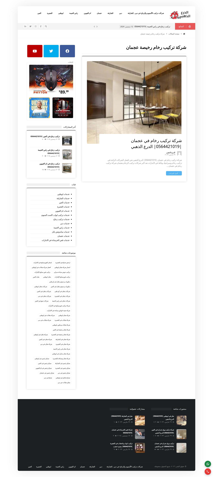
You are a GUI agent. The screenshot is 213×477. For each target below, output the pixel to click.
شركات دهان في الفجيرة (62, 296)
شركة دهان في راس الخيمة (61, 349)
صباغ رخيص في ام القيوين (44, 368)
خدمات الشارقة (63, 198)
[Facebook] (67, 51)
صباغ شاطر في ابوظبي (63, 378)
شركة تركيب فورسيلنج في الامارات (59, 306)
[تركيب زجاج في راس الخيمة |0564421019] (67, 154)
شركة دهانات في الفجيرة (62, 320)
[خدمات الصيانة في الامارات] (179, 14)
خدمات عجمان (63, 236)
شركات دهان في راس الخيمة (61, 301)
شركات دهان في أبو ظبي (62, 291)
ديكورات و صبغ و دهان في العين (60, 286)
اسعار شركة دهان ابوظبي (62, 267)
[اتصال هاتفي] (208, 471)
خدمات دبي (64, 223)
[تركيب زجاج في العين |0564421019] (67, 141)
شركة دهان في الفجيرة (63, 344)
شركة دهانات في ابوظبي (47, 315)
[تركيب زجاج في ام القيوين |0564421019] (67, 168)
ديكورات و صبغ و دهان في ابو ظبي (59, 282)
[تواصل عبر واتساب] (208, 464)
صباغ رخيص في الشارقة (62, 363)
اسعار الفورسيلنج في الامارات (42, 262)
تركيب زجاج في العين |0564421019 (45, 136)
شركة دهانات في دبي (44, 320)
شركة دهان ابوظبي (64, 315)
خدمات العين (64, 202)
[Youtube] (34, 51)
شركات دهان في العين (44, 291)
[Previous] (94, 26)
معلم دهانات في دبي (64, 382)
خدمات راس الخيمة (61, 227)
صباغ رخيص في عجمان (47, 373)
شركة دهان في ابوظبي (41, 334)
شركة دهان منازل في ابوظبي (61, 354)
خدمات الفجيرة (63, 206)
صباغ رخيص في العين (44, 363)
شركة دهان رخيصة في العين (61, 330)
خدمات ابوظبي (63, 194)
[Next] (97, 26)
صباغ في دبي (48, 378)
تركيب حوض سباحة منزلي (62, 272)
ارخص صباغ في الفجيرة (62, 262)
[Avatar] (179, 153)
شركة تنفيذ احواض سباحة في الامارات (58, 310)
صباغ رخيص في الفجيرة (62, 368)
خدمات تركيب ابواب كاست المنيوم (55, 215)
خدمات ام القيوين (62, 211)
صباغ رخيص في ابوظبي (42, 358)
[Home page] (184, 34)
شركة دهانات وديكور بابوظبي (61, 325)
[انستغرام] (35, 26)
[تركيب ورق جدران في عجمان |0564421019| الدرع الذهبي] (181, 448)
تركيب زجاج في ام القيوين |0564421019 (153, 26)
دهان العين (36, 277)
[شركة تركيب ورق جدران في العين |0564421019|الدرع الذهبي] (181, 434)
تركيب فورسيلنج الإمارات (62, 277)
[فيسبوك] (40, 26)
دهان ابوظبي (47, 277)
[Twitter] (51, 51)
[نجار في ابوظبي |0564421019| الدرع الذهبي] (181, 420)
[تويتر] (30, 26)
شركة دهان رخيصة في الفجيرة (60, 334)
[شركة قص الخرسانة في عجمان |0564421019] (140, 434)
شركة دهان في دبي (46, 344)
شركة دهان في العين (45, 339)
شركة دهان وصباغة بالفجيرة (61, 358)
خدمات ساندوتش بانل (60, 231)
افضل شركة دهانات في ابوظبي (41, 267)
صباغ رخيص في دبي (64, 373)
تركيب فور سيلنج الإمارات (42, 272)
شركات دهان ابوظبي (40, 286)
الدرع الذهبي (170, 153)
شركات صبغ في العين (41, 301)
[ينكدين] (25, 26)
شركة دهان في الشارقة (63, 339)
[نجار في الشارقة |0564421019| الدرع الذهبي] (140, 420)
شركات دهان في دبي (44, 296)
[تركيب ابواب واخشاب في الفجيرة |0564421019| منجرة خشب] (140, 448)
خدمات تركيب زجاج (61, 219)
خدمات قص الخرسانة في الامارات (55, 240)
